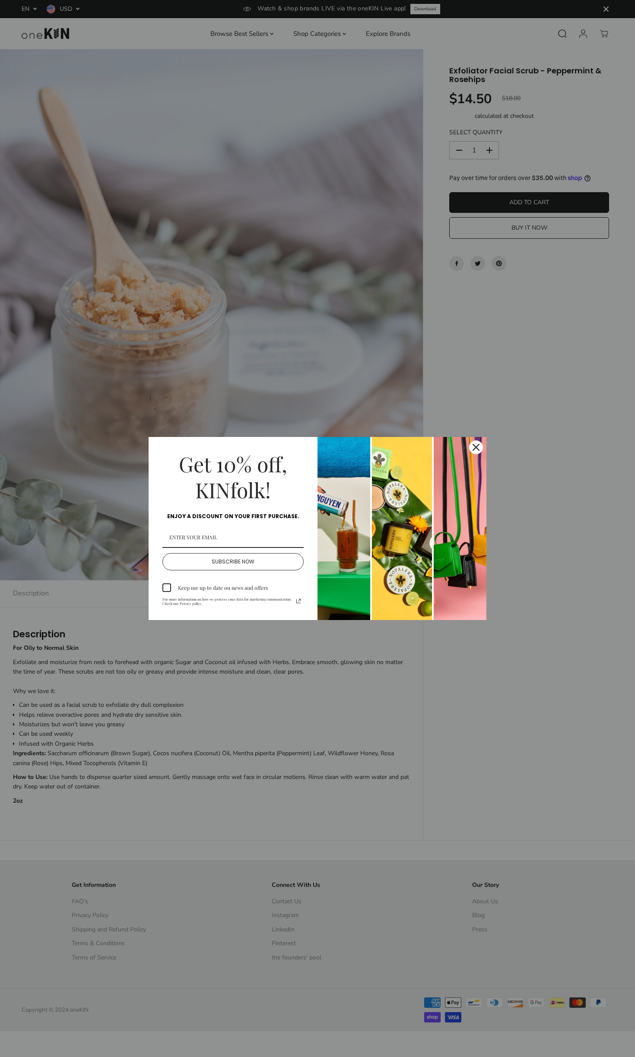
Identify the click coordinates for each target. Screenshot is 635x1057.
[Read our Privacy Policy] (298, 601)
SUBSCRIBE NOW (233, 561)
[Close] (476, 447)
